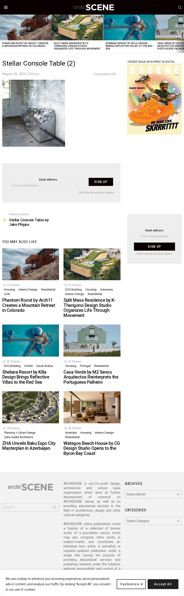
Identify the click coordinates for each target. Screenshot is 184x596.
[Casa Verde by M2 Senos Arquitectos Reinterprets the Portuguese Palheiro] (92, 340)
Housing (9, 289)
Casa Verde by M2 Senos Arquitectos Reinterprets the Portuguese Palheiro (91, 377)
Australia (71, 432)
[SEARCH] (180, 7)
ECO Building (73, 289)
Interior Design (28, 289)
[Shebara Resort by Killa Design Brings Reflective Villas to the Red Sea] (129, 27)
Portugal (85, 366)
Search (54, 508)
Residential (48, 289)
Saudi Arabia (44, 366)
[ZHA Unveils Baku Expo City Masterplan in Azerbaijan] (30, 407)
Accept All (163, 584)
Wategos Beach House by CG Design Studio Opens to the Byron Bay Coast (92, 448)
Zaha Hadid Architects (18, 437)
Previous (2, 34)
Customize (129, 584)
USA (7, 294)
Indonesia (106, 289)
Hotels (28, 366)
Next (182, 34)
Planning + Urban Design (20, 432)
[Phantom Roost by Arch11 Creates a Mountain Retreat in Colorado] (26, 27)
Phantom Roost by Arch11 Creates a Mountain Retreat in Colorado (25, 44)
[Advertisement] (154, 177)
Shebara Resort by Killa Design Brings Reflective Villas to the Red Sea (129, 46)
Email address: (48, 179)
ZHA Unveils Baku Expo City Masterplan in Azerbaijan (28, 446)
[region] (92, 583)
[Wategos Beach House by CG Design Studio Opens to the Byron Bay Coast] (92, 407)
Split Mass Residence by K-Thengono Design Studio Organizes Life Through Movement (77, 46)
